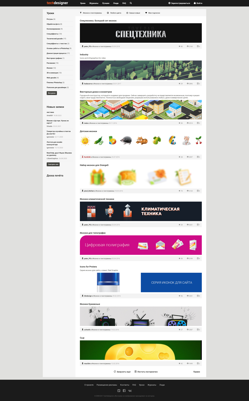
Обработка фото (54, 24)
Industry (84, 54)
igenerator (50, 137)
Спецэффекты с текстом (58, 44)
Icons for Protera (88, 266)
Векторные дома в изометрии (96, 91)
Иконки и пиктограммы (102, 46)
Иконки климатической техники (97, 199)
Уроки (83, 3)
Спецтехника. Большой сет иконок (98, 20)
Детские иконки (88, 131)
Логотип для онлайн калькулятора (54, 143)
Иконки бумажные (90, 304)
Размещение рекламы (107, 385)
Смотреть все (53, 164)
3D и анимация (54, 73)
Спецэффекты (54, 34)
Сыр (82, 337)
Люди (116, 3)
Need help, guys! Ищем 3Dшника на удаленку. (59, 154)
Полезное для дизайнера (58, 87)
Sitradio (50, 126)
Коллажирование (55, 29)
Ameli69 (50, 115)
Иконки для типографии (93, 233)
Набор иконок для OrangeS (94, 165)
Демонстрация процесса (58, 53)
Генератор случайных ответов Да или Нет (59, 132)
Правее (196, 372)
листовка (50, 112)
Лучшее (105, 3)
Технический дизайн (56, 39)
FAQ (124, 3)
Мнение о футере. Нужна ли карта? (58, 122)
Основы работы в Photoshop (59, 48)
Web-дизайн (53, 78)
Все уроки (52, 93)
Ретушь (51, 19)
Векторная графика (55, 58)
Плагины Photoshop (55, 82)
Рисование (52, 63)
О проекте (89, 385)
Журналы (152, 385)
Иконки (51, 68)
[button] (179, 3)
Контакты (124, 385)
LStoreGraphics (52, 158)
